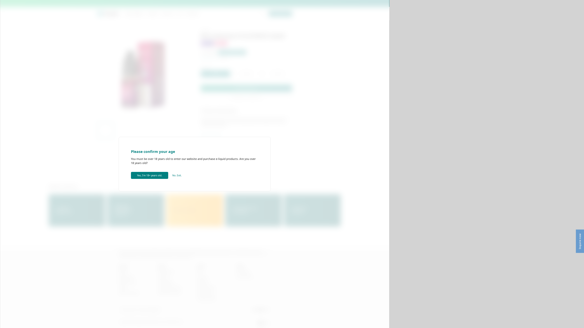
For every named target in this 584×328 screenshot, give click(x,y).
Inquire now (580, 241)
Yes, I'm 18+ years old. (149, 175)
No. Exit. (177, 175)
